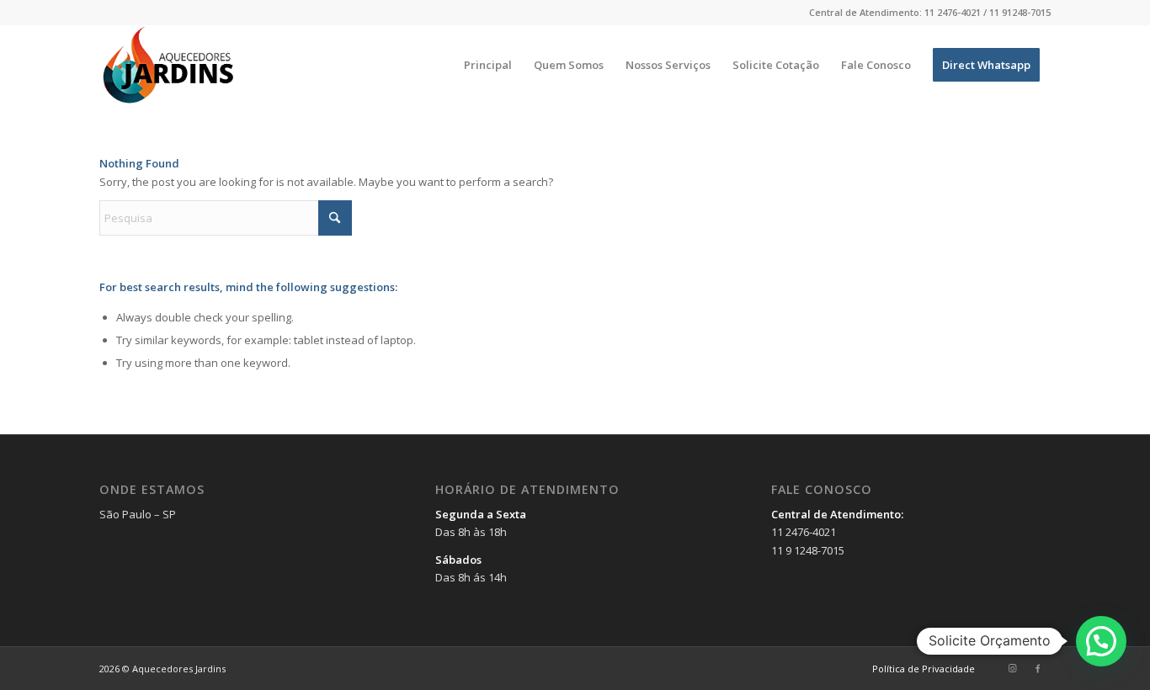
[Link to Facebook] (1038, 668)
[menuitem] (488, 65)
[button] (1101, 641)
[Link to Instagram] (1012, 668)
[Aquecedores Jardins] (170, 65)
